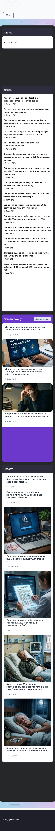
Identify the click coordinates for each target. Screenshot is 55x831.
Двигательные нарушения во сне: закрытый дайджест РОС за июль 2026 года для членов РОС (26, 267)
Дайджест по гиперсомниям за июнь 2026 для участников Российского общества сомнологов (24, 371)
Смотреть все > (42, 319)
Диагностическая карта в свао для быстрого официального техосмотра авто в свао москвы (26, 479)
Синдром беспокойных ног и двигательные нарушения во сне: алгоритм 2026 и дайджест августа (26, 157)
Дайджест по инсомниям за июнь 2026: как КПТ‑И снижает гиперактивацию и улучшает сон (25, 241)
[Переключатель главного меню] (8, 15)
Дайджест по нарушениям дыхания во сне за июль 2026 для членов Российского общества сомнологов (26, 171)
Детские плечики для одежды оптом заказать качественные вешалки (25, 328)
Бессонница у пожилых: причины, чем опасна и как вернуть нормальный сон (26, 749)
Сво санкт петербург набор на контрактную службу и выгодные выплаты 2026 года (24, 495)
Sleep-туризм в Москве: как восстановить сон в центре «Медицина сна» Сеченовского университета (27, 687)
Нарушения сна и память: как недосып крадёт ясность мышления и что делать (26, 415)
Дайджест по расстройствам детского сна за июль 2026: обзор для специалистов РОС (27, 623)
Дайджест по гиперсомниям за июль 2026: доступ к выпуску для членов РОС (26, 559)
